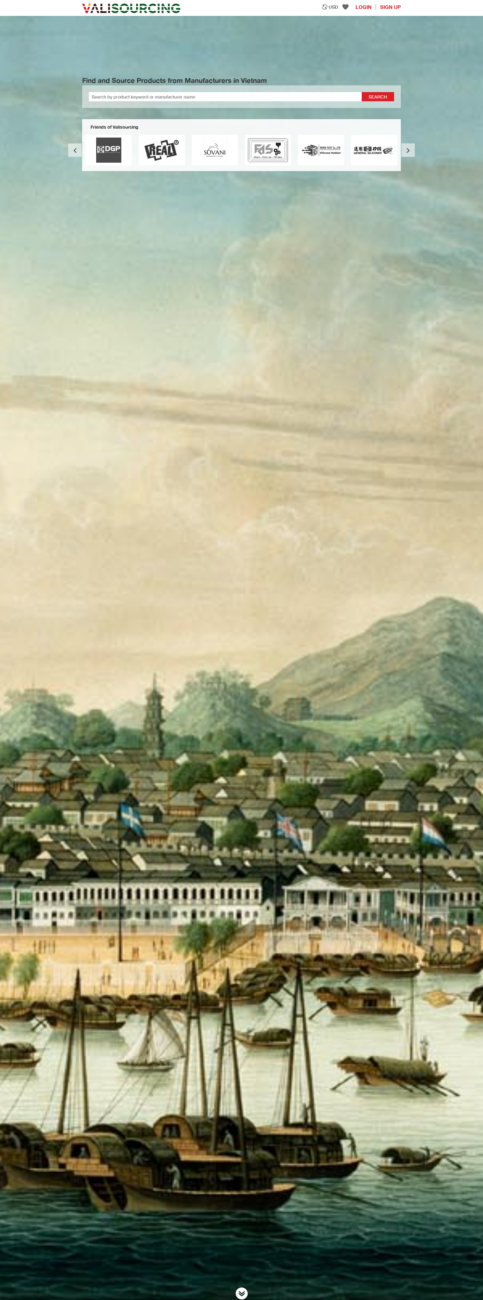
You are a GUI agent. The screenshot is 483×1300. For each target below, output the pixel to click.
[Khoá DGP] (161, 149)
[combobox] (330, 7)
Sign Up (390, 7)
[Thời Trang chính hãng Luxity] (108, 149)
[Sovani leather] (268, 149)
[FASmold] (321, 149)
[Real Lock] (215, 149)
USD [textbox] (333, 6)
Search (378, 96)
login (363, 7)
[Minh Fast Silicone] (374, 149)
